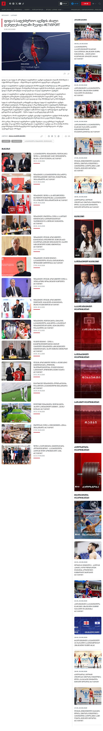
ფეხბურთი (16, 141)
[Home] (4, 4)
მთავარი (5, 15)
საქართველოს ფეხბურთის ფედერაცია (38, 141)
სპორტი (14, 15)
